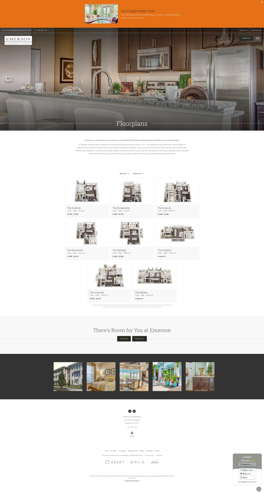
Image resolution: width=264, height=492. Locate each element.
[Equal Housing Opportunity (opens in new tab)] (135, 463)
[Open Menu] (258, 38)
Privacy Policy (149, 455)
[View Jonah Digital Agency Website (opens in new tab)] (154, 462)
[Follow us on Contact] (134, 411)
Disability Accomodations (132, 480)
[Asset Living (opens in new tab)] (115, 463)
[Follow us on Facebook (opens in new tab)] (129, 411)
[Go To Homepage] (18, 40)
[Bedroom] (101, 376)
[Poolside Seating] (167, 376)
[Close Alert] (262, 2)
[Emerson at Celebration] (68, 376)
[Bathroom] (200, 376)
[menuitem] (106, 451)
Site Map (159, 455)
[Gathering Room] (134, 376)
